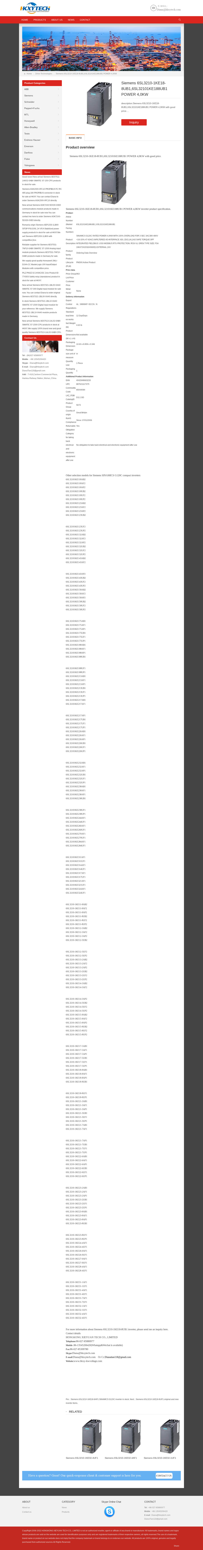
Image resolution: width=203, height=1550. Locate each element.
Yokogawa (29, 165)
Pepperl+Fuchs (31, 108)
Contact (85, 20)
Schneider (29, 102)
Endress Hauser (32, 140)
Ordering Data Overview (86, 253)
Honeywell (29, 121)
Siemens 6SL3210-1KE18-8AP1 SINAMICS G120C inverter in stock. (100, 1399)
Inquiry (134, 122)
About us (56, 20)
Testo (27, 133)
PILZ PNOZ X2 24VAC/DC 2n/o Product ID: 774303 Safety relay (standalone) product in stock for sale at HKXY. (41, 277)
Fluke (27, 159)
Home (29, 74)
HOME (24, 20)
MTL (26, 114)
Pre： (68, 1399)
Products (39, 20)
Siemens (28, 95)
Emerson (28, 146)
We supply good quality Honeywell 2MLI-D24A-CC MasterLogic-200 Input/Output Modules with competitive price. (39, 264)
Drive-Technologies (43, 74)
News (71, 20)
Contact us (26, 1512)
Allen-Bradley (31, 127)
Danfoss (28, 152)
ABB (26, 89)
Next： (133, 1399)
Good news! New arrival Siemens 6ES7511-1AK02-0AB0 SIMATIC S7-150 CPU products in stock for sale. (41, 181)
